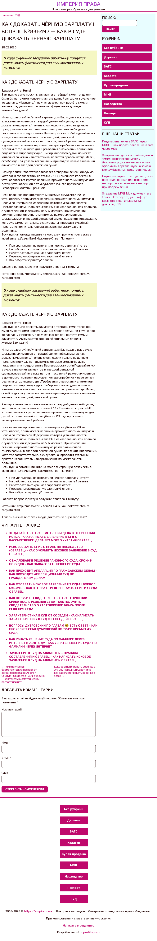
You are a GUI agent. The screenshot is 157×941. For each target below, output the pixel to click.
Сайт (5, 773)
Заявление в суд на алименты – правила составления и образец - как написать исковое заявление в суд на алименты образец (50, 656)
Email (6, 757)
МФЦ (107, 94)
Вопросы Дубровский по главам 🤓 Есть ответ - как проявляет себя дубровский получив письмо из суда (53, 629)
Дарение (110, 57)
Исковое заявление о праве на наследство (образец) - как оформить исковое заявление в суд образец (53, 550)
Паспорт (110, 113)
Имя (6, 742)
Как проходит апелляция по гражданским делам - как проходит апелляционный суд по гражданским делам (53, 574)
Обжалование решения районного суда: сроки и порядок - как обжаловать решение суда (50, 562)
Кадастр (110, 76)
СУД (107, 122)
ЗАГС (108, 66)
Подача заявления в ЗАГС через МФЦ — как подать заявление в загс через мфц (127, 145)
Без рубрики (113, 48)
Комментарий (12, 709)
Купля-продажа (116, 85)
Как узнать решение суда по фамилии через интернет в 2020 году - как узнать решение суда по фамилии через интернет (53, 642)
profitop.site (91, 932)
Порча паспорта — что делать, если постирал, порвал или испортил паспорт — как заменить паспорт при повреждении (127, 181)
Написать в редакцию (78, 925)
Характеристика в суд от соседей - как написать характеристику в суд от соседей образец (51, 617)
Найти (110, 29)
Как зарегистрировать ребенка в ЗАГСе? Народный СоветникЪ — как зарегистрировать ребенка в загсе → (74, 671)
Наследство (113, 104)
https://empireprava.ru (39, 911)
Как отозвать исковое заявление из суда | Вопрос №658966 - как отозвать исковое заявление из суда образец (53, 588)
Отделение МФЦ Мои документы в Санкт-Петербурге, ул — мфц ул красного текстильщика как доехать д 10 (126, 199)
